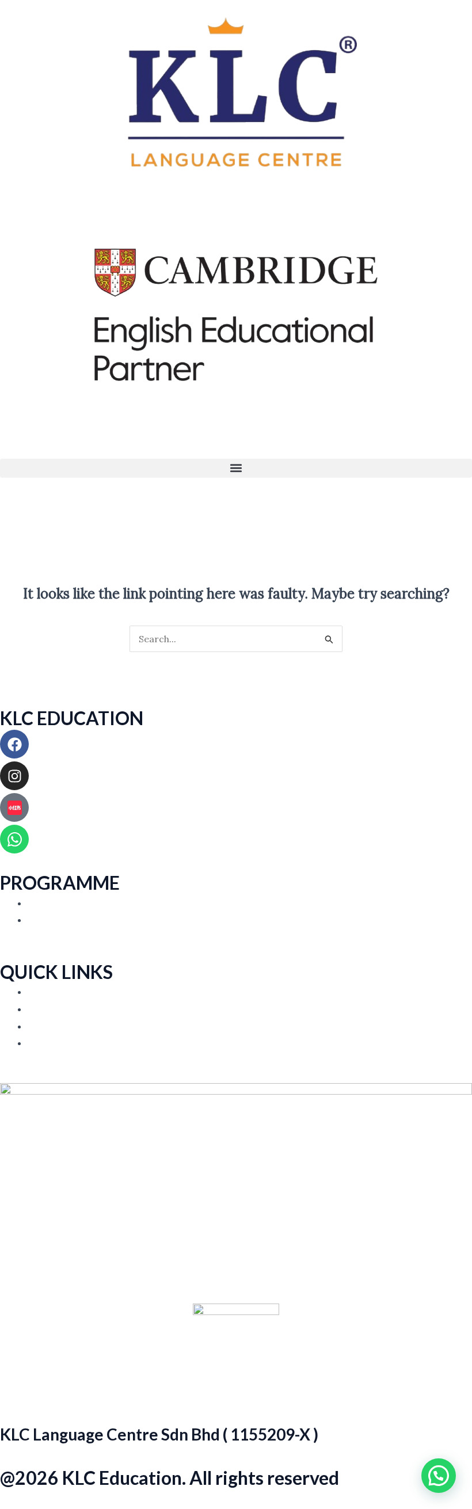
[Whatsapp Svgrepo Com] (14, 839)
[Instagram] (14, 775)
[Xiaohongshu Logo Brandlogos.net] (14, 807)
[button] (236, 468)
